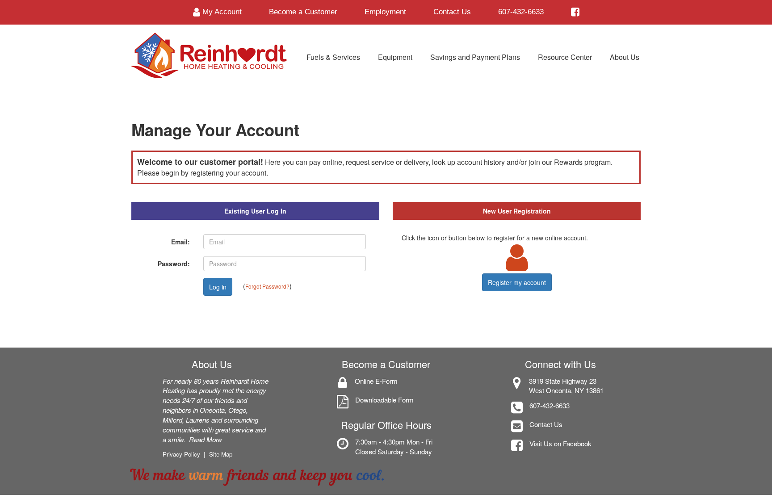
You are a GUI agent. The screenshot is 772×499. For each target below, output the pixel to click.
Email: (180, 241)
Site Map (220, 454)
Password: (174, 263)
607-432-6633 (521, 12)
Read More (205, 439)
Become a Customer (303, 12)
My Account (221, 12)
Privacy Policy (181, 454)
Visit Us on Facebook (560, 443)
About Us (212, 364)
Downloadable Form (384, 399)
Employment (385, 12)
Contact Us (452, 12)
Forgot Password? (267, 285)
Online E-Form (376, 381)
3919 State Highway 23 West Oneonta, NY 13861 (566, 385)
